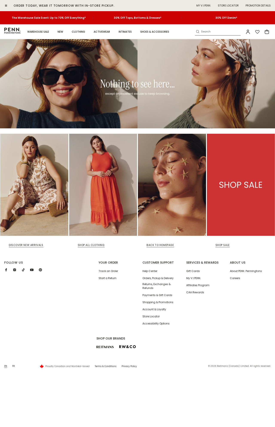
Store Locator (228, 5)
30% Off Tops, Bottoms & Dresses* (137, 18)
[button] (38, 32)
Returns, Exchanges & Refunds (156, 286)
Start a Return (107, 278)
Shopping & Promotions (157, 302)
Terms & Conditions (105, 366)
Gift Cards (193, 271)
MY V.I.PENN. (203, 5)
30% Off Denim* (226, 18)
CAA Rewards (195, 292)
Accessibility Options (156, 323)
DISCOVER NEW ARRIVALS (26, 245)
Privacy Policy (129, 366)
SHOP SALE (222, 245)
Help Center (149, 271)
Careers (235, 278)
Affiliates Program (197, 285)
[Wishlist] (257, 32)
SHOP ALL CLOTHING (91, 245)
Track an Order (108, 271)
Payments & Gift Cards (157, 295)
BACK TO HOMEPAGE (160, 245)
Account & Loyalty (154, 309)
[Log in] (248, 32)
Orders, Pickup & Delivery (158, 278)
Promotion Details (258, 5)
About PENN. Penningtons (246, 271)
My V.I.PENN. (193, 278)
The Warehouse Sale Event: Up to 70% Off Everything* (49, 18)
